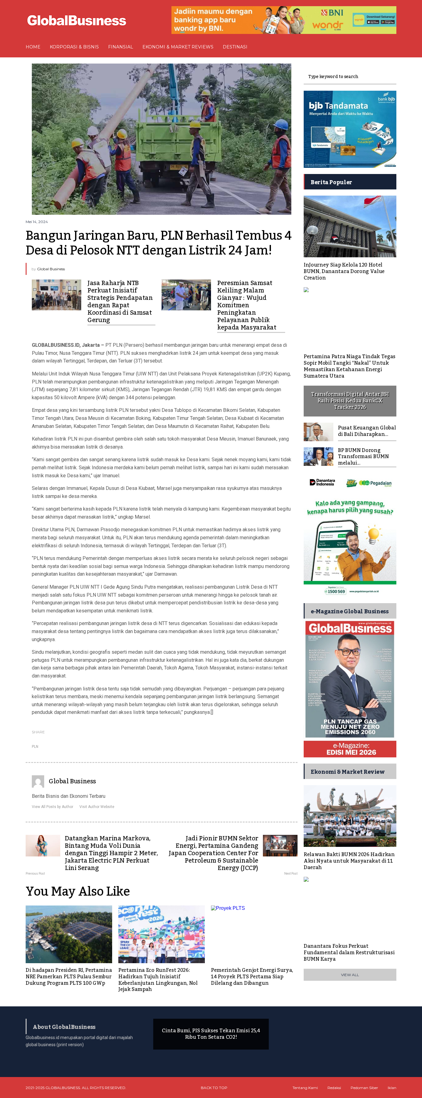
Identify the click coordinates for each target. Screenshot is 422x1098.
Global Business (51, 269)
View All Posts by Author (52, 807)
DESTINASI (235, 47)
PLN (35, 746)
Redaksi (334, 1087)
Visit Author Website (96, 807)
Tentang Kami (305, 1087)
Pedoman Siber (364, 1087)
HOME (33, 47)
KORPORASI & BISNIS (74, 47)
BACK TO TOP (214, 1087)
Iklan (392, 1087)
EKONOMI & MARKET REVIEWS (177, 47)
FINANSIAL (120, 47)
